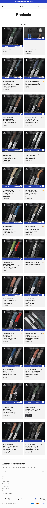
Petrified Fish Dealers (7, 493)
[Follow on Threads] (12, 499)
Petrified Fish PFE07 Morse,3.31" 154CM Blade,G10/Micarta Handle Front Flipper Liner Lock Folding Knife (32, 229)
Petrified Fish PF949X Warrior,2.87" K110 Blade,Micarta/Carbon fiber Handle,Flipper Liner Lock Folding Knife (32, 121)
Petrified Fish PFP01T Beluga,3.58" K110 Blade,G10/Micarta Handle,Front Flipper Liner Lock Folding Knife (9, 336)
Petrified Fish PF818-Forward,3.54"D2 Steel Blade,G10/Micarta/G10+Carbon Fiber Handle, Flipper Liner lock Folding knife (11, 84)
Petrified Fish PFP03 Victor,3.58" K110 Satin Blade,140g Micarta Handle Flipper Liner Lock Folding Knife (10, 373)
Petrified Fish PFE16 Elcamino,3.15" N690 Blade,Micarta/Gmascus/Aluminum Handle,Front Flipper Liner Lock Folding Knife (12, 265)
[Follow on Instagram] (9, 499)
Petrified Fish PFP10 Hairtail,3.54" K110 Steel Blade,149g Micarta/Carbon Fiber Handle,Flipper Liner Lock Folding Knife (32, 448)
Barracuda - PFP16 (7, 50)
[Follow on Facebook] (3, 499)
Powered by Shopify (16, 503)
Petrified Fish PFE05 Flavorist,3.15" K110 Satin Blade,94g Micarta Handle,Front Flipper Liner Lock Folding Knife (9, 229)
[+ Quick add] (21, 46)
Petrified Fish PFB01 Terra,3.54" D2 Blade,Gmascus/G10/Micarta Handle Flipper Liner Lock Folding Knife (10, 157)
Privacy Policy (5, 481)
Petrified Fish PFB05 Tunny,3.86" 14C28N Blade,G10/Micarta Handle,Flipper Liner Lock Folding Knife (9, 193)
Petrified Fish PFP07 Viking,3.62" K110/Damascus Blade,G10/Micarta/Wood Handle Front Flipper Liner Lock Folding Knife (10, 448)
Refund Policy (5, 488)
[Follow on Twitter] (6, 499)
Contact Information (7, 479)
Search (3, 476)
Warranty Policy (6, 486)
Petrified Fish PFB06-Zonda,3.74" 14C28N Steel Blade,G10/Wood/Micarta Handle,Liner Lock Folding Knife (32, 193)
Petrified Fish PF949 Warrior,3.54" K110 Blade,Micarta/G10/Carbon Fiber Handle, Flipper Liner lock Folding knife (10, 121)
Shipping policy (5, 483)
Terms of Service (6, 490)
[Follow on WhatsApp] (18, 499)
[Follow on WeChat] (21, 499)
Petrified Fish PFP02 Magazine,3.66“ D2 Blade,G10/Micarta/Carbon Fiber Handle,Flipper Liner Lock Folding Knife (32, 336)
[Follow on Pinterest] (15, 499)
